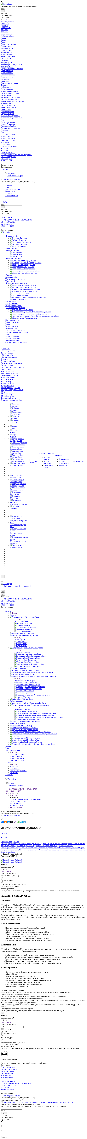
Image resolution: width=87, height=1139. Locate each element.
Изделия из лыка (52, 848)
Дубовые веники (7, 1073)
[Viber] (15, 822)
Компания (14, 767)
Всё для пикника (60, 846)
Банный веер (14, 848)
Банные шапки (20, 844)
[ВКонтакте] (2, 822)
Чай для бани (27, 846)
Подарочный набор (71, 850)
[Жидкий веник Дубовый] (11, 860)
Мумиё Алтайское (40, 850)
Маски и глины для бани (68, 848)
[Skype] (21, 822)
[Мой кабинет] (2, 579)
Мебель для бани (21, 640)
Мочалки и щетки (26, 850)
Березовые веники (8, 1067)
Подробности (6, 871)
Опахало (57, 844)
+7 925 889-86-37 (8, 153)
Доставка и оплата (17, 754)
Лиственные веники (9, 1069)
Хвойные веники (7, 1071)
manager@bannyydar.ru (11, 179)
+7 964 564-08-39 (7, 161)
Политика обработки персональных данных (20, 1102)
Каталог (13, 615)
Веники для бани (21, 621)
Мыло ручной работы (55, 850)
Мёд (17, 850)
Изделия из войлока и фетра (25, 681)
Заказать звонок (16, 807)
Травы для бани (16, 846)
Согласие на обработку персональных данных (56, 1102)
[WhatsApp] (18, 822)
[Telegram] (24, 822)
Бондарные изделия (22, 652)
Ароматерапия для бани (23, 709)
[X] (11, 822)
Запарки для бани (67, 844)
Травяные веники (7, 1075)
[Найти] (3, 10)
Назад (14, 613)
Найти (4, 1113)
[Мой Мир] (8, 822)
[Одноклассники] (5, 822)
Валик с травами (25, 848)
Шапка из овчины (39, 848)
